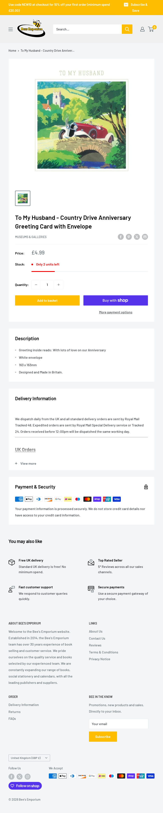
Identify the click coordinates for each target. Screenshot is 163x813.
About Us (96, 631)
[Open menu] (10, 29)
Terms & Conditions (103, 652)
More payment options (115, 312)
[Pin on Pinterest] (129, 236)
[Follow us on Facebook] (11, 776)
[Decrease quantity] (36, 284)
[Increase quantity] (58, 284)
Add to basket (47, 300)
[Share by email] (145, 236)
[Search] (127, 29)
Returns (14, 712)
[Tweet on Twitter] (137, 236)
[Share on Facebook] (121, 236)
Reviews (95, 645)
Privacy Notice (99, 659)
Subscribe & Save (139, 7)
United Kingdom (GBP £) (26, 758)
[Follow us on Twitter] (19, 776)
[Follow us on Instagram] (28, 776)
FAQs (12, 718)
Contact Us (97, 638)
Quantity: (22, 285)
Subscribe (103, 736)
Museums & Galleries (30, 237)
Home (12, 50)
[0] (151, 29)
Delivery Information (23, 705)
